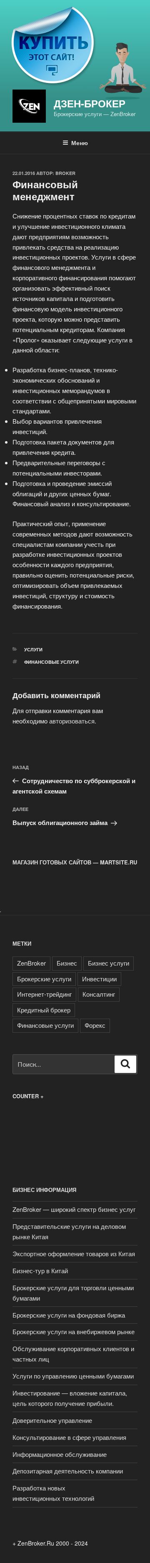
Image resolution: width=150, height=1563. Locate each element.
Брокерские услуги (44, 978)
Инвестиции (99, 978)
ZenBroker (31, 963)
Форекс (95, 1025)
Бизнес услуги (108, 963)
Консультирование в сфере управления (69, 1437)
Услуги (33, 649)
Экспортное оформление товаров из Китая (73, 1253)
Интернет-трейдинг (44, 994)
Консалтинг (98, 994)
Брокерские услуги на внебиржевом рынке (73, 1331)
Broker (65, 173)
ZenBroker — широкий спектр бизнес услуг (73, 1209)
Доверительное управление (52, 1420)
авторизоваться (72, 720)
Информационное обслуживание (59, 1454)
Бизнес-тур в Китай (40, 1270)
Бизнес (67, 963)
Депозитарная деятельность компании (67, 1470)
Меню (79, 142)
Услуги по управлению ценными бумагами (73, 1375)
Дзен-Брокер (89, 103)
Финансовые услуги (51, 662)
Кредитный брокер (43, 1009)
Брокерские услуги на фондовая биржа (68, 1315)
